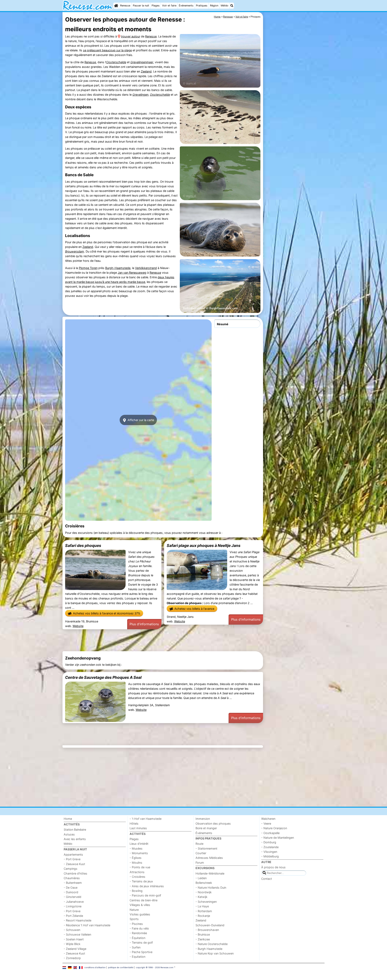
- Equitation (137, 956)
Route (199, 843)
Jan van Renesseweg (132, 272)
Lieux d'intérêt (139, 843)
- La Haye (202, 906)
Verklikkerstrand (146, 268)
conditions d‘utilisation (95, 967)
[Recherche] (232, 6)
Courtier (201, 853)
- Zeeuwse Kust (74, 864)
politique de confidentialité (120, 967)
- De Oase (70, 887)
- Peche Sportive (141, 952)
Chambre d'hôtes (75, 873)
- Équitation (137, 938)
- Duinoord (71, 892)
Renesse (125, 5)
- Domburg (268, 842)
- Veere (266, 823)
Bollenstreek (204, 882)
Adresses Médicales (209, 857)
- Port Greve (72, 859)
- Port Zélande (73, 915)
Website (78, 626)
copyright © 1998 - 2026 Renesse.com (154, 967)
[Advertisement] (294, 104)
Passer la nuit (141, 5)
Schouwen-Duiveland (210, 925)
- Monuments (139, 853)
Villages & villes (140, 905)
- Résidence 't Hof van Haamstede (87, 925)
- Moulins (136, 862)
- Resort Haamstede (77, 920)
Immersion (203, 818)
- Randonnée (138, 933)
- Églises (135, 857)
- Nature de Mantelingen (277, 837)
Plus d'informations (144, 624)
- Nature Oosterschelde (212, 944)
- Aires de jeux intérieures (147, 886)
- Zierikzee (203, 939)
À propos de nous (273, 867)
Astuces (69, 834)
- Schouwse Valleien (77, 934)
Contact (266, 878)
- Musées (136, 848)
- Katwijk (201, 897)
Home (68, 818)
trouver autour (130, 36)
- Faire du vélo (139, 928)
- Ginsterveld (72, 897)
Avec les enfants (75, 839)
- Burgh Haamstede (209, 948)
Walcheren (268, 818)
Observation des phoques (213, 823)
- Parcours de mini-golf (145, 895)
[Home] (116, 6)
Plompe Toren (88, 268)
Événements (186, 5)
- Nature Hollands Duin (211, 887)
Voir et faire (169, 5)
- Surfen (135, 947)
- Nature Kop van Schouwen (215, 953)
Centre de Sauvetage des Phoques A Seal (103, 677)
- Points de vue (140, 867)
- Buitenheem (73, 882)
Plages (156, 5)
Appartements (73, 854)
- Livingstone (72, 906)
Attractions (137, 872)
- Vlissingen (269, 851)
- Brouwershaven (207, 930)
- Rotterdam (204, 911)
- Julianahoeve (74, 901)
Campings (70, 868)
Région (214, 5)
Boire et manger (206, 828)
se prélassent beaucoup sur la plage (107, 50)
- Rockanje (203, 915)
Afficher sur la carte (140, 420)
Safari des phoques (83, 545)
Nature (134, 909)
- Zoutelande (270, 847)
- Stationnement (206, 848)
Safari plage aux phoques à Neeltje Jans (203, 545)
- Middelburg (270, 856)
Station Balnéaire (75, 829)
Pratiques (201, 5)
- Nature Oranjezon (274, 828)
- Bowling (136, 890)
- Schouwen (72, 930)
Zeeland (146, 71)
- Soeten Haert (74, 939)
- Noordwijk (204, 892)
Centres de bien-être (143, 900)
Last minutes (138, 828)
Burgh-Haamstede (117, 268)
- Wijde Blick (72, 944)
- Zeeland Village (75, 948)
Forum (200, 862)
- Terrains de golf (141, 942)
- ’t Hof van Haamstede (145, 818)
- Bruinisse (203, 934)
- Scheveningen (206, 901)
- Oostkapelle (270, 833)
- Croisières (137, 876)
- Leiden (201, 878)
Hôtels (134, 823)
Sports (134, 919)
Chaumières (72, 878)
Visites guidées (140, 914)
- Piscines (136, 923)
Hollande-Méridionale (210, 873)
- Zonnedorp (72, 958)
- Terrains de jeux (141, 881)
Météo (224, 5)
